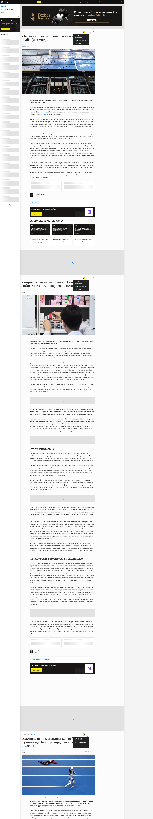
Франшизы (53, 2)
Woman (76, 2)
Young (86, 2)
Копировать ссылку (88, 45)
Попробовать (78, 43)
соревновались (61, 797)
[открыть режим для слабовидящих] (84, 32)
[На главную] (4, 2)
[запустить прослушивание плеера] (87, 32)
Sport (81, 2)
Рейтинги (45, 2)
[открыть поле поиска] (121, 2)
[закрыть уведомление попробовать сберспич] (87, 36)
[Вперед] (97, 186)
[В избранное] (51, 183)
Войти (115, 2)
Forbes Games (34, 2)
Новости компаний (79, 237)
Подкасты (60, 2)
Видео (66, 2)
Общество (55, 237)
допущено (55, 792)
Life (71, 2)
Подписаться (36, 214)
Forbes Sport (33, 237)
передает (46, 114)
